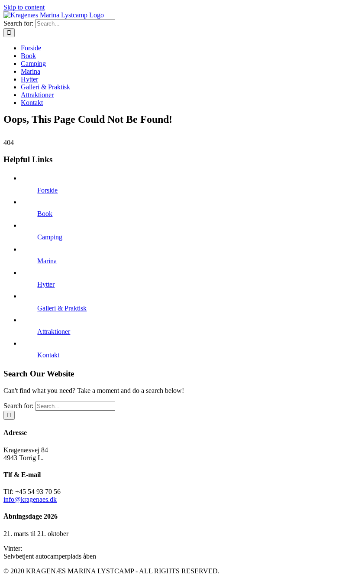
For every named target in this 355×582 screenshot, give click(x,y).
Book (44, 213)
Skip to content (24, 7)
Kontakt (48, 355)
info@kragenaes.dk (30, 499)
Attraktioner (53, 331)
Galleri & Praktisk (62, 308)
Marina (47, 261)
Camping (49, 237)
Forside (47, 190)
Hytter (46, 284)
